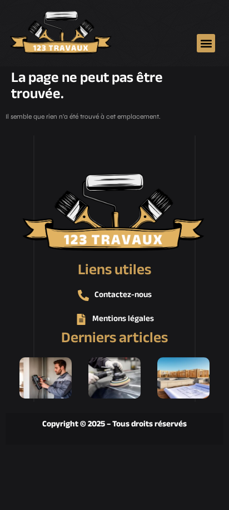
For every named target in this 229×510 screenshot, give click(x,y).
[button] (206, 43)
